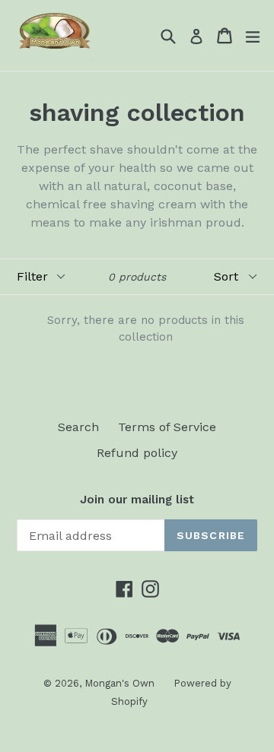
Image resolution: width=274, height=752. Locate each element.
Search (78, 427)
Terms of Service (167, 427)
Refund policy (137, 453)
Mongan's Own (119, 683)
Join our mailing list (137, 499)
